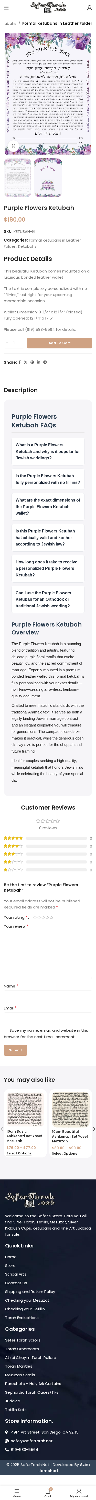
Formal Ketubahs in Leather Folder (57, 23)
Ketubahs (27, 246)
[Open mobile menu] (6, 8)
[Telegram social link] (45, 362)
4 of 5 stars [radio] (47, 917)
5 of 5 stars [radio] (51, 917)
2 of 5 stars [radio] (39, 917)
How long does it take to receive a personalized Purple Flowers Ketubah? (46, 568)
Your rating (16, 917)
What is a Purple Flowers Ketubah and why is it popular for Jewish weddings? (48, 451)
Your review (16, 926)
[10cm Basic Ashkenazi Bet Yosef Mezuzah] (25, 1109)
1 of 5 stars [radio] (35, 917)
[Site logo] (48, 7)
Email (10, 1008)
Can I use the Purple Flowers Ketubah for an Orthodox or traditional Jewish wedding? (43, 599)
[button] (9, 93)
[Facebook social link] (19, 362)
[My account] (89, 8)
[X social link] (25, 362)
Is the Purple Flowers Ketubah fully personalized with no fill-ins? (48, 479)
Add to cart (60, 342)
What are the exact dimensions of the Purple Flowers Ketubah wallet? (48, 506)
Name (11, 986)
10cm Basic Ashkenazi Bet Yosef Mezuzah (24, 1136)
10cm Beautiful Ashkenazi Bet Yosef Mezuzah (70, 1136)
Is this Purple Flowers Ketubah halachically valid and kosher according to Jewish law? (45, 537)
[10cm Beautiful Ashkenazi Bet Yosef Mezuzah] (71, 1110)
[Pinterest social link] (32, 362)
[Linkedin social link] (39, 362)
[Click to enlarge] (13, 146)
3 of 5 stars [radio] (43, 917)
